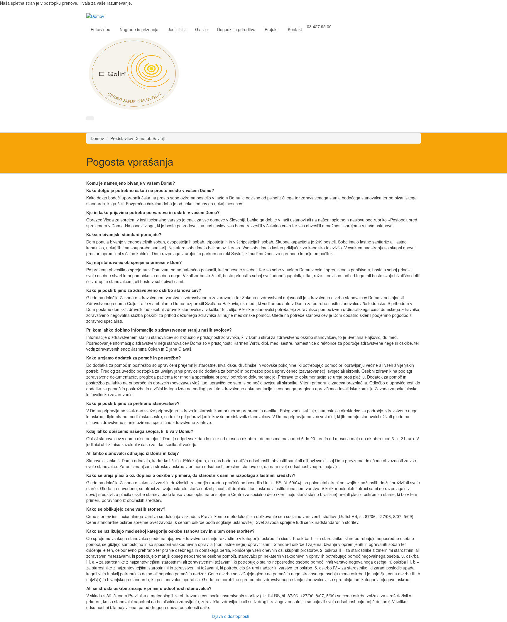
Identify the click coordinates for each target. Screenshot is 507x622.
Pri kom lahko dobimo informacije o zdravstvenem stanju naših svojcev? (159, 330)
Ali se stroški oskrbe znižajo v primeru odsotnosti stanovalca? (149, 588)
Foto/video (100, 29)
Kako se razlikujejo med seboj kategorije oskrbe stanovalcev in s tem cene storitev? (170, 531)
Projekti (271, 29)
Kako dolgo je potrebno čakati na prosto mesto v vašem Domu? (150, 190)
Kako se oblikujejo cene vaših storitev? (125, 509)
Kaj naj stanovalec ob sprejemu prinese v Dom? (134, 262)
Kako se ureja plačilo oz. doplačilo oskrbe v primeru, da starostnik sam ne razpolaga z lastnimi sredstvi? (190, 475)
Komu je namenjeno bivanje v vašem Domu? (130, 183)
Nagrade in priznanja (139, 29)
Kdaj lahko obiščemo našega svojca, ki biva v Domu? (139, 431)
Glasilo (201, 29)
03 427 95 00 (319, 26)
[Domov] (97, 16)
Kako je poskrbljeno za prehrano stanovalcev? (133, 403)
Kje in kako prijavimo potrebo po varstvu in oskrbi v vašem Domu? (153, 212)
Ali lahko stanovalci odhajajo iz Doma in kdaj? (132, 453)
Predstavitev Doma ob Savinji (137, 138)
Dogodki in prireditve (236, 29)
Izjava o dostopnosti (230, 616)
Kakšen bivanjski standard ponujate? (123, 234)
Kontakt (295, 29)
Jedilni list (177, 29)
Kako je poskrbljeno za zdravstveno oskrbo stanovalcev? (143, 290)
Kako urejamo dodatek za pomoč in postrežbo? (133, 358)
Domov (97, 138)
